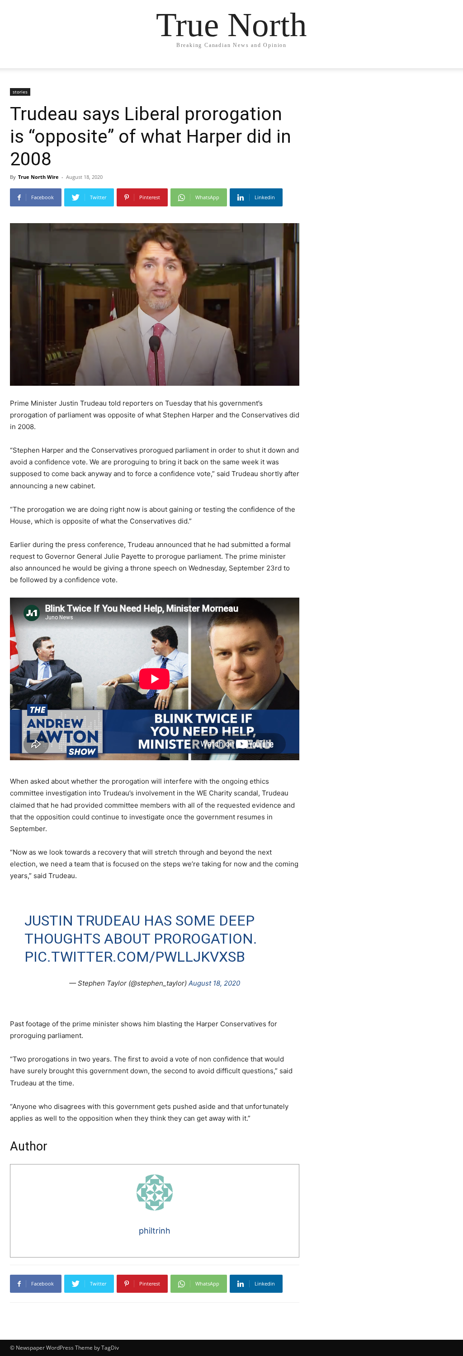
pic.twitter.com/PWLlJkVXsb (134, 956)
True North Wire (38, 176)
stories (20, 92)
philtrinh (154, 1230)
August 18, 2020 (214, 983)
